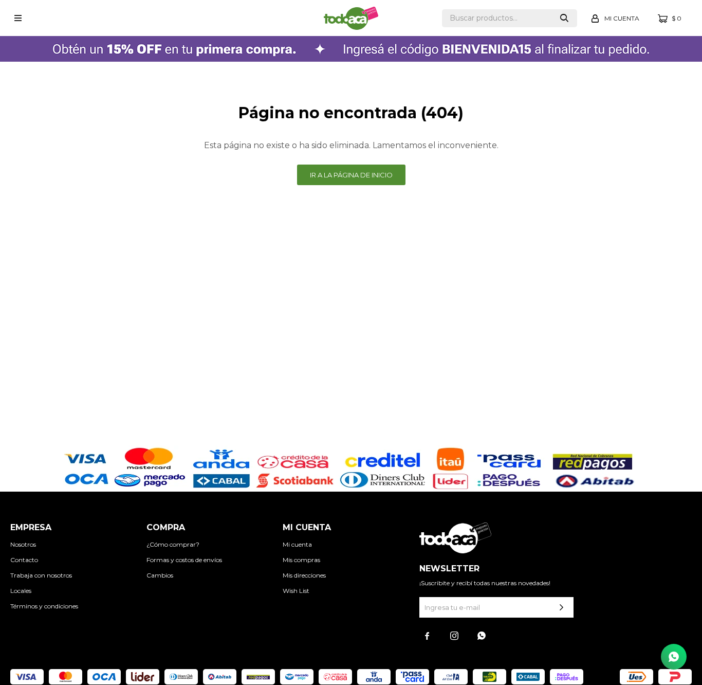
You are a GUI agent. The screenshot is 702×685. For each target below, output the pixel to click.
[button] (564, 18)
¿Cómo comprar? (172, 544)
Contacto (24, 560)
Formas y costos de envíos (184, 560)
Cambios (159, 575)
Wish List (296, 590)
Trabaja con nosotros (41, 575)
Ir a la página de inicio (351, 175)
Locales (20, 590)
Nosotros (23, 544)
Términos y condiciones (44, 606)
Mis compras (301, 560)
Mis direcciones (304, 575)
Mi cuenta (297, 544)
